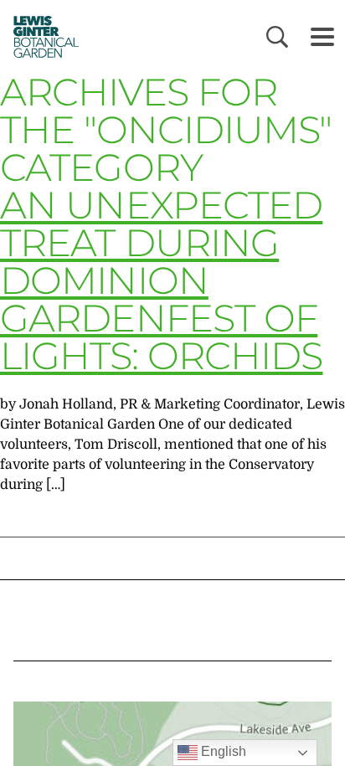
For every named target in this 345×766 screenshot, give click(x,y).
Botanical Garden (41, 36)
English (222, 751)
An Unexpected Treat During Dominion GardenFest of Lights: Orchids (161, 280)
